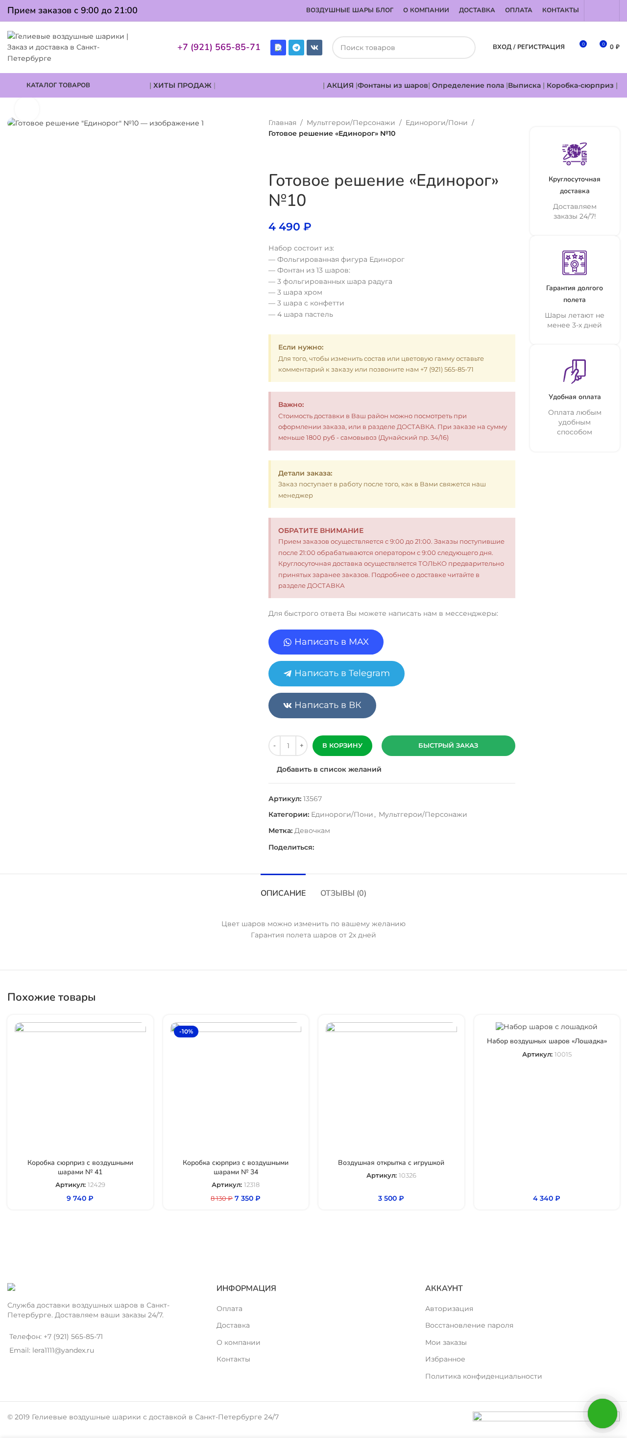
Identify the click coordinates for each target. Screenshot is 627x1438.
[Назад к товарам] (286, 155)
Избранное (445, 1359)
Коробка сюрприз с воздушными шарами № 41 (80, 1167)
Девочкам (312, 830)
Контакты (233, 1359)
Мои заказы (446, 1342)
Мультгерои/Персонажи (351, 122)
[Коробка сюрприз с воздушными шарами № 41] (80, 1088)
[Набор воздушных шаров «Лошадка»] (547, 1027)
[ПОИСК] (464, 47)
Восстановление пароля (469, 1325)
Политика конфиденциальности (483, 1376)
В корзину (342, 745)
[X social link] (332, 847)
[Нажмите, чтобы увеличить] (27, 109)
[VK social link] (402, 847)
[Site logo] (72, 46)
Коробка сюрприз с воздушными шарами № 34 (236, 1167)
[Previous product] (274, 155)
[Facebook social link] (320, 847)
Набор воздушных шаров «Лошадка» (547, 1041)
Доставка (233, 1325)
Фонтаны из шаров (393, 85)
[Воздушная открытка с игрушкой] (391, 1088)
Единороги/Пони (437, 122)
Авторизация (449, 1308)
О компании (239, 1342)
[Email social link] (343, 847)
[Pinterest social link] (355, 847)
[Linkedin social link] (367, 847)
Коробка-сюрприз (580, 85)
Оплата (229, 1308)
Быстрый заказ (448, 745)
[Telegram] (296, 47)
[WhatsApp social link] (595, 10)
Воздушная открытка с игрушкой (391, 1162)
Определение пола (468, 85)
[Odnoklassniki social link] (379, 847)
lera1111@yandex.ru (63, 1350)
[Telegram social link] (608, 10)
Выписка (524, 85)
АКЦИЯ (341, 85)
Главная (282, 122)
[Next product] (298, 155)
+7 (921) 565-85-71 (219, 47)
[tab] (283, 889)
